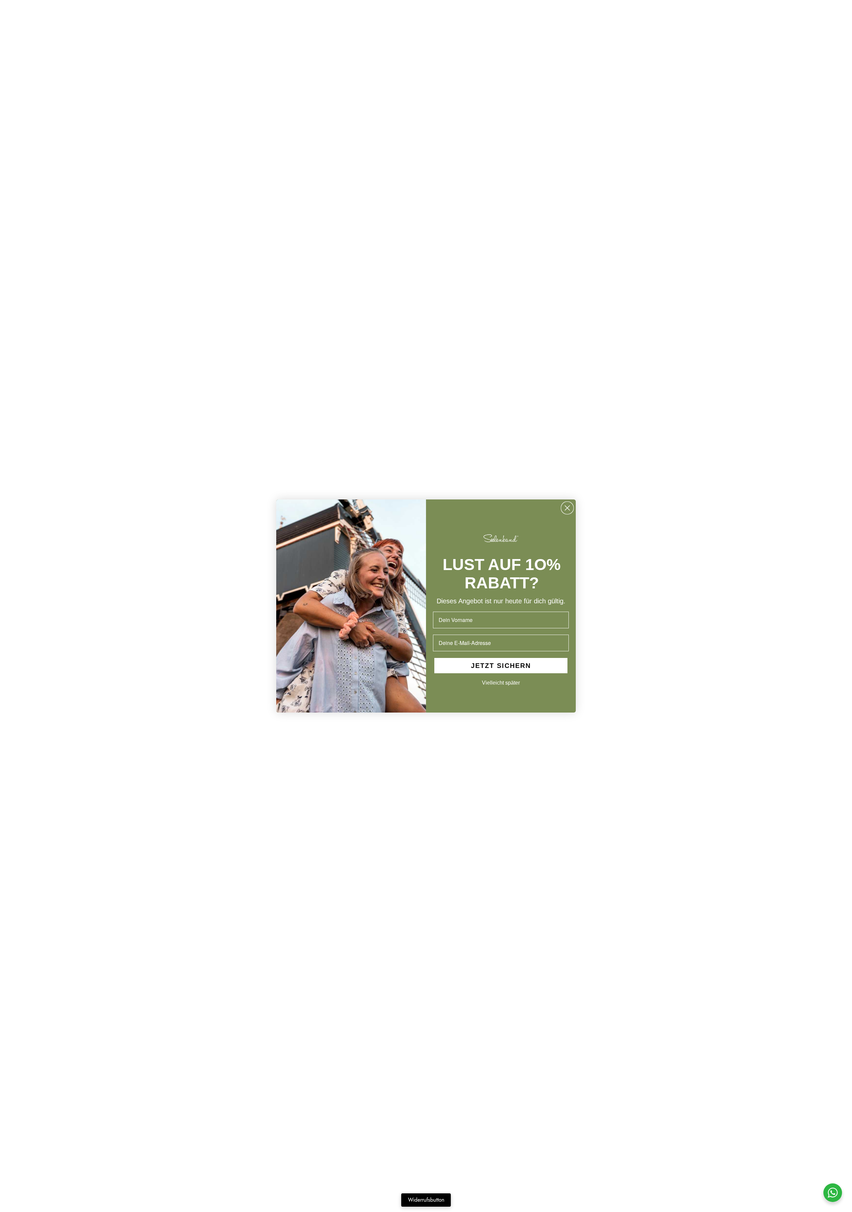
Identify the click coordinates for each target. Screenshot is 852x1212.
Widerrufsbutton (426, 1200)
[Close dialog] (567, 508)
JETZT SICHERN (501, 665)
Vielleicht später (501, 683)
